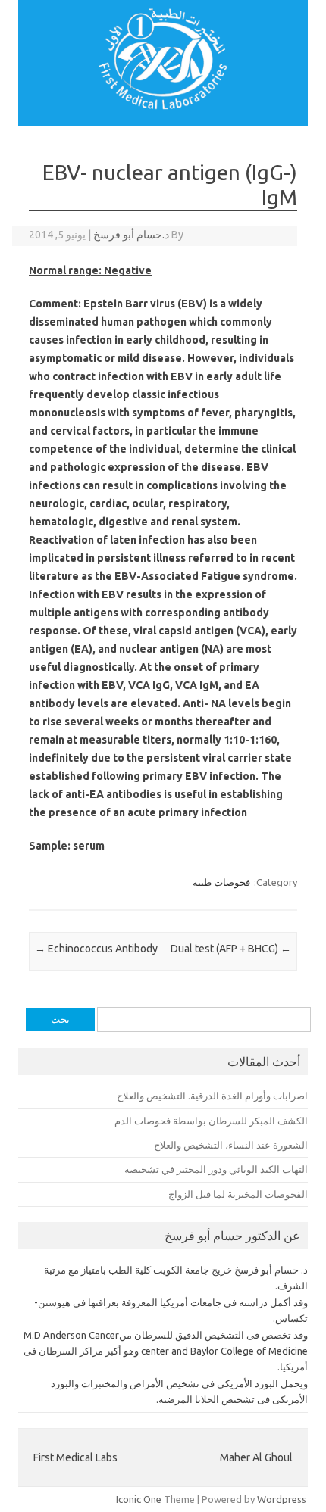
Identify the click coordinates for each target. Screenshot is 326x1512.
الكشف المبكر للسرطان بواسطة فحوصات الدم (211, 1120)
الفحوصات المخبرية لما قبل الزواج (238, 1194)
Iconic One (138, 1499)
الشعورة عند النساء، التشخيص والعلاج (231, 1144)
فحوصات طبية (221, 882)
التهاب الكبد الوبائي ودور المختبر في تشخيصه (216, 1169)
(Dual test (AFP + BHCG (231, 949)
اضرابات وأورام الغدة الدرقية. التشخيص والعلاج (212, 1095)
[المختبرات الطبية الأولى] (163, 106)
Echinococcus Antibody (96, 949)
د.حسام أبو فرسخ (131, 235)
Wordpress (281, 1499)
